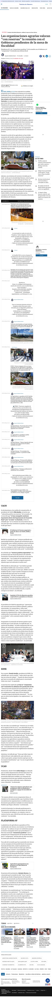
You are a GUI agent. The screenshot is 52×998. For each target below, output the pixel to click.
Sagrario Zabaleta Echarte (10, 55)
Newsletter (21, 974)
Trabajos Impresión (36, 980)
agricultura (9, 923)
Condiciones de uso (30, 990)
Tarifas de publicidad (25, 983)
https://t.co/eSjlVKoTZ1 (25, 260)
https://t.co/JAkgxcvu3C (18, 284)
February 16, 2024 (27, 294)
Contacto (8, 974)
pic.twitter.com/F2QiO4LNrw (22, 290)
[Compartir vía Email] (50, 56)
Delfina (32, 964)
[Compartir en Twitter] (43, 56)
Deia (2, 980)
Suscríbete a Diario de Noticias (33, 974)
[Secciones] (1, 4)
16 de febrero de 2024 (22, 244)
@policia (29, 289)
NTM (2, 944)
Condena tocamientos (8, 964)
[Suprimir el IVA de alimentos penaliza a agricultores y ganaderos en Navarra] (5, 597)
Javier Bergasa (14, 347)
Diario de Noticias (15, 980)
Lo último (39, 158)
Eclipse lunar (34, 961)
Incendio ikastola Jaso (8, 961)
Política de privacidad (22, 990)
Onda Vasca (14, 983)
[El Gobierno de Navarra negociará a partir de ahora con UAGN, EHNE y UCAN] (5, 532)
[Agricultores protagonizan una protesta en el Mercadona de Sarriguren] (5, 866)
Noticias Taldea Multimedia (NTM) (6, 984)
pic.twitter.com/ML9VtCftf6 (21, 414)
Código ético (43, 990)
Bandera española (37, 958)
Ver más (17, 497)
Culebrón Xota (22, 964)
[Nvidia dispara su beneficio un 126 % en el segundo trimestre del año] (7, 931)
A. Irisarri (15, 228)
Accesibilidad (14, 992)
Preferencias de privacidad (31, 992)
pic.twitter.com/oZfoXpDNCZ (22, 312)
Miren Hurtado (30, 947)
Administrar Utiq (21, 992)
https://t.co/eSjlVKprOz (23, 239)
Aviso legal (14, 990)
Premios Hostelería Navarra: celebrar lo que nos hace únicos (22, 32)
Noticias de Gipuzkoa (16, 981)
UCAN (13, 91)
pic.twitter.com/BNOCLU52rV (22, 261)
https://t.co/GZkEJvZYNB (22, 480)
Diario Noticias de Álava (5, 981)
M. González (20, 55)
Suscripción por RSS (36, 981)
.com (3, 974)
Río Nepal (43, 961)
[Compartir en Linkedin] (47, 56)
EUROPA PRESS (42, 947)
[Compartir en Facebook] (40, 56)
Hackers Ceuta (24, 958)
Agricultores (16, 923)
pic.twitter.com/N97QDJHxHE (22, 482)
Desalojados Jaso (22, 961)
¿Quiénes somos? (46, 974)
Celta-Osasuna (41, 964)
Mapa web (24, 981)
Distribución (24, 980)
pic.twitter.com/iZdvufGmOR (22, 241)
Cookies (37, 990)
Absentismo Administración (9, 958)
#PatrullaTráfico (22, 289)
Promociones (14, 974)
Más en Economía (8, 927)
